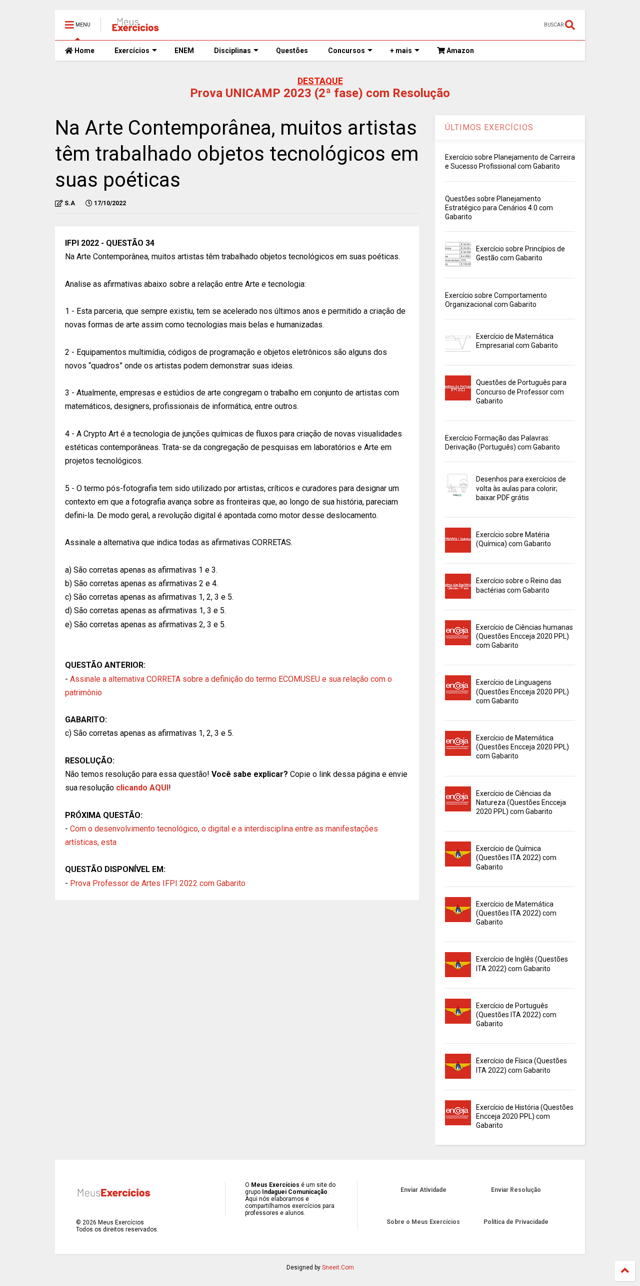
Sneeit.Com (338, 1267)
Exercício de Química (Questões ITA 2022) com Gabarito (516, 857)
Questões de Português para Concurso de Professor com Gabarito (521, 391)
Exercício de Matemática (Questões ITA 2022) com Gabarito (516, 913)
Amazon (459, 51)
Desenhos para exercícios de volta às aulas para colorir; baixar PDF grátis (521, 488)
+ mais (401, 51)
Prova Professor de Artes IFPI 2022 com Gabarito (158, 883)
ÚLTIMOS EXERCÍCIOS (489, 127)
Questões (292, 51)
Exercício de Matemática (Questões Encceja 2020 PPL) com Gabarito (522, 747)
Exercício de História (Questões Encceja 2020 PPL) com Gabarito (525, 1116)
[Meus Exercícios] (135, 28)
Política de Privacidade (516, 1221)
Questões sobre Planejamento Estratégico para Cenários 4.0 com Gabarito (499, 208)
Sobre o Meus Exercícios (423, 1221)
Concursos (346, 51)
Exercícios (132, 51)
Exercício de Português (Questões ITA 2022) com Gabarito (516, 1015)
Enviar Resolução (516, 1189)
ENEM (184, 51)
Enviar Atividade (423, 1189)
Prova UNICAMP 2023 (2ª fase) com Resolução (320, 93)
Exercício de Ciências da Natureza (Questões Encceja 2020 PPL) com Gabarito (521, 802)
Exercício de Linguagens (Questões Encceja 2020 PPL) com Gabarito (522, 691)
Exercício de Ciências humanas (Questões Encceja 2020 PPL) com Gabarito (524, 636)
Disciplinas (232, 51)
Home (83, 51)
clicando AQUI (142, 787)
